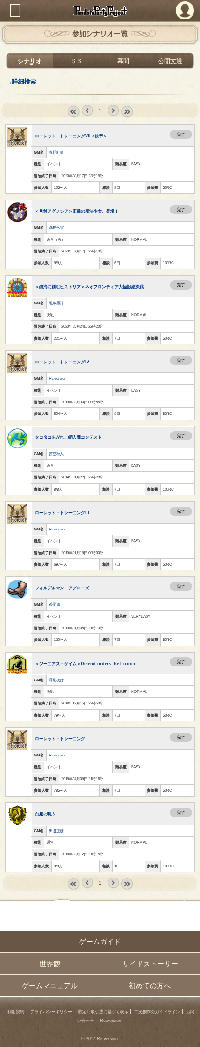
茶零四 (54, 604)
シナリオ (30, 61)
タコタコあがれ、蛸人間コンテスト (68, 436)
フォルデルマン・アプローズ (62, 587)
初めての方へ (150, 985)
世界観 (50, 964)
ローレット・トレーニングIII (62, 512)
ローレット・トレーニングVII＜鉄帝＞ (71, 135)
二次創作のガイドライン (157, 1011)
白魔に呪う (45, 813)
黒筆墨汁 (56, 303)
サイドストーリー (150, 964)
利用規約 (15, 1011)
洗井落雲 (56, 228)
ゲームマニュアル (50, 985)
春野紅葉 (56, 152)
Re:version (57, 378)
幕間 (123, 61)
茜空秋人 (56, 454)
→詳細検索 (21, 81)
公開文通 (170, 61)
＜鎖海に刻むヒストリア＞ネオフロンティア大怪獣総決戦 (89, 286)
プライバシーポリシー (51, 1011)
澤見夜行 (56, 680)
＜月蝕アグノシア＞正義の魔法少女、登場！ (77, 210)
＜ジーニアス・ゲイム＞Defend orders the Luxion (85, 663)
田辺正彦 (56, 831)
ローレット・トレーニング (60, 738)
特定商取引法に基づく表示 (103, 1011)
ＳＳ (77, 61)
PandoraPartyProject (100, 11)
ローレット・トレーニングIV (62, 361)
